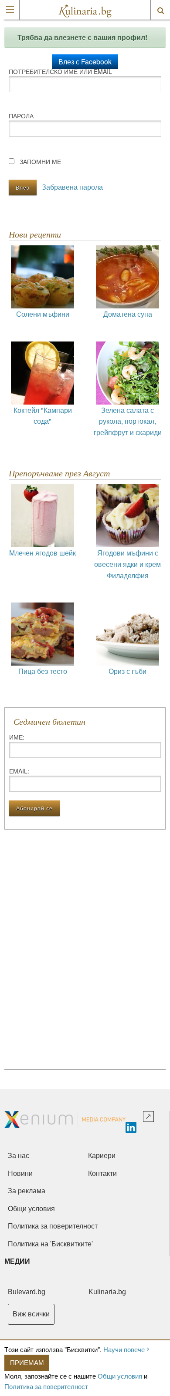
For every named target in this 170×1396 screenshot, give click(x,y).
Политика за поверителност (46, 1386)
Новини (20, 1173)
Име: (16, 737)
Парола (21, 115)
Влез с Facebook (85, 62)
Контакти (102, 1173)
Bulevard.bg (26, 1292)
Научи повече (124, 1349)
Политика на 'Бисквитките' (50, 1244)
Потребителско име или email (60, 71)
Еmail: (19, 771)
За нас (18, 1155)
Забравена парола (72, 187)
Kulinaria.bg (107, 1292)
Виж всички (31, 1314)
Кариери (102, 1155)
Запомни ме (40, 161)
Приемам (27, 1362)
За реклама (26, 1191)
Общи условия (120, 1375)
